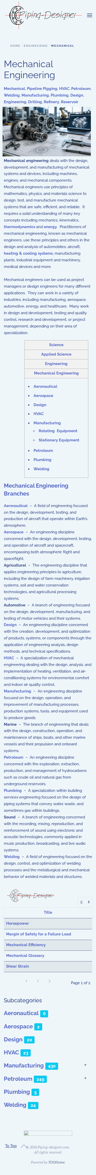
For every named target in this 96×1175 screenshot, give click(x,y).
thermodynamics (19, 227)
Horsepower (17, 923)
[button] (89, 15)
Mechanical (14, 88)
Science (56, 345)
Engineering (15, 102)
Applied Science (56, 354)
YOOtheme (56, 1162)
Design (76, 95)
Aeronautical (45, 386)
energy (50, 227)
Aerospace (43, 395)
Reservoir (69, 102)
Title (48, 912)
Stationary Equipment (59, 440)
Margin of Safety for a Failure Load (38, 934)
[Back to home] (43, 15)
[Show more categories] (85, 1065)
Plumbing (60, 95)
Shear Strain (17, 966)
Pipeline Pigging (42, 88)
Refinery (51, 102)
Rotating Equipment (58, 431)
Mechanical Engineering (56, 373)
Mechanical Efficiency (26, 945)
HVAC (64, 88)
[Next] (49, 981)
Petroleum (81, 88)
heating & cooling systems (28, 253)
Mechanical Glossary (25, 955)
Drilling (35, 102)
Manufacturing (35, 95)
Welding (12, 95)
